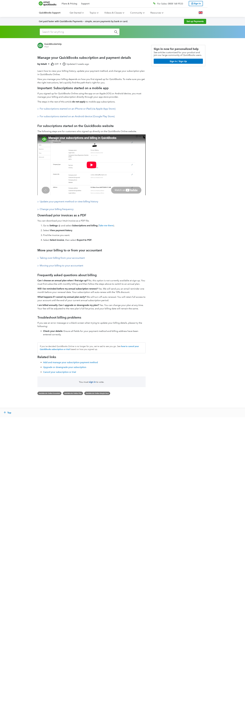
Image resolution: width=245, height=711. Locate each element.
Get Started (75, 12)
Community (136, 12)
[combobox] (80, 31)
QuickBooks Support (49, 12)
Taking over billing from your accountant (62, 257)
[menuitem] (51, 13)
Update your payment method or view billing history (69, 201)
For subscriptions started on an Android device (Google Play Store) (77, 116)
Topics (93, 12)
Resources (155, 12)
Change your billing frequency (57, 209)
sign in (92, 382)
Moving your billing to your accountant (61, 265)
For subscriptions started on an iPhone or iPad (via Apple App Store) (77, 108)
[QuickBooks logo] (47, 3)
